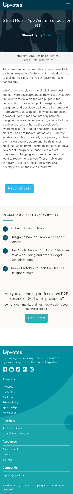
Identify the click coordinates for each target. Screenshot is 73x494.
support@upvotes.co (14, 475)
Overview (8, 387)
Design (6, 454)
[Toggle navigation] (68, 4)
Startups (7, 460)
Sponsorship (10, 407)
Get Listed (36, 318)
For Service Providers (15, 428)
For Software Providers (16, 433)
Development (10, 449)
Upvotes (17, 5)
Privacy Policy (10, 402)
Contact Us (9, 392)
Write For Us (9, 413)
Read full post (19, 188)
